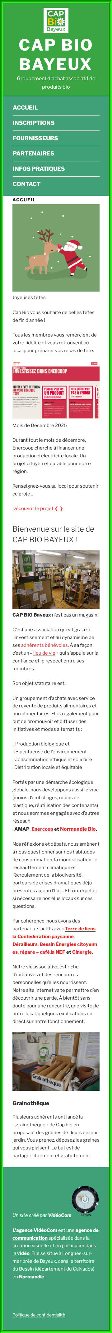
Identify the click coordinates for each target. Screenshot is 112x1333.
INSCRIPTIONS (33, 123)
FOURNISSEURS (35, 138)
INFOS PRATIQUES (39, 168)
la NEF (58, 952)
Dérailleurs (25, 944)
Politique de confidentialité (38, 1314)
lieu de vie (44, 653)
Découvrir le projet (33, 508)
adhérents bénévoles (44, 645)
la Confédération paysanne (43, 936)
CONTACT (26, 184)
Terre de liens (80, 929)
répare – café (35, 952)
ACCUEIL (25, 107)
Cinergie (82, 952)
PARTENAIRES (33, 153)
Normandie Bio (78, 829)
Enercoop (42, 829)
